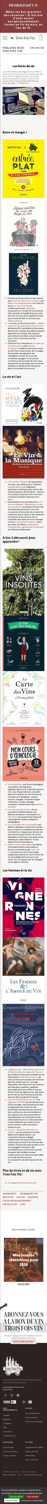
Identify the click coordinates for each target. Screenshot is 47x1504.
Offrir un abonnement (34, 1421)
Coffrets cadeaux (10, 1451)
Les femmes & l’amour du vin (22, 1099)
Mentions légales (9, 1475)
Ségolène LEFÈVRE (16, 1102)
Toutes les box (9, 1435)
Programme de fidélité (34, 1447)
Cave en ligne (8, 1447)
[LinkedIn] (18, 1395)
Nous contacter (31, 1459)
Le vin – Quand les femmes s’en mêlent (23, 1130)
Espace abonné (31, 1451)
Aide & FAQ (30, 1455)
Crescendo (7, 1431)
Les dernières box (32, 1413)
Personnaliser (11, 1500)
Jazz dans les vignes (26, 522)
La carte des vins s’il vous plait (22, 824)
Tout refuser (33, 1496)
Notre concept (31, 1417)
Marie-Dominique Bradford (20, 303)
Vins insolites (15, 784)
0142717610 (7, 1390)
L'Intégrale (7, 1423)
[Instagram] (11, 1395)
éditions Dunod (15, 320)
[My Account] (41, 38)
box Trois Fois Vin (21, 305)
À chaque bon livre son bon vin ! (22, 1182)
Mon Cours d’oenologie (20, 844)
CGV (20, 1475)
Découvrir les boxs (23, 1341)
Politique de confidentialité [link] (32, 1500)
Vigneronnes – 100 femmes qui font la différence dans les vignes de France (26, 1070)
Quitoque (30, 308)
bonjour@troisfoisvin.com (13, 1387)
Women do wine (28, 1077)
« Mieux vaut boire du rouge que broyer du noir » (26, 324)
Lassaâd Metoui (15, 487)
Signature (7, 1419)
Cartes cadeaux (9, 1455)
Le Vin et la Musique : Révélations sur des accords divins (25, 504)
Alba (5, 1427)
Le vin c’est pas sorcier (19, 809)
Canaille (6, 1415)
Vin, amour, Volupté (18, 481)
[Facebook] (5, 1395)
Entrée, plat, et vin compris (26, 300)
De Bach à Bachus (34, 527)
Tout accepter (16, 1496)
